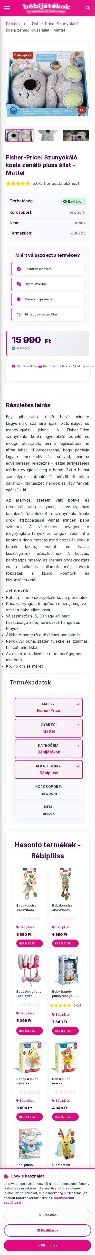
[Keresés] (87, 8)
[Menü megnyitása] (7, 8)
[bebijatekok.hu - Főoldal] (47, 8)
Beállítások (49, 1230)
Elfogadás (48, 1245)
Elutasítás (49, 1215)
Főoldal (12, 23)
